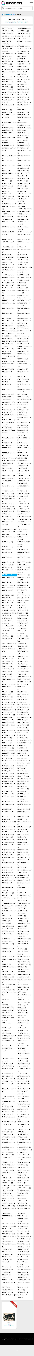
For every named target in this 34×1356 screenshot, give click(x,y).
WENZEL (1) (23, 1257)
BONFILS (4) (7, 127)
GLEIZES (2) (22, 483)
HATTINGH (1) (7, 564)
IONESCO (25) (8, 610)
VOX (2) (7, 1241)
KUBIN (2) (7, 674)
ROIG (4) (23, 1020)
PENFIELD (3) (8, 931)
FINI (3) (21, 407)
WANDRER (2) (23, 1251)
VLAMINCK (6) (8, 1237)
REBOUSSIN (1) (8, 989)
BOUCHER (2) (8, 145)
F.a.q (17, 1350)
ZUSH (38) (20, 1297)
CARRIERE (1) (23, 211)
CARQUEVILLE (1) (8, 211)
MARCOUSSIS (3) (9, 783)
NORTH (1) (7, 895)
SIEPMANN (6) (9, 1122)
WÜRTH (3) (8, 1282)
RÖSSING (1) (22, 1030)
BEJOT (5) (7, 84)
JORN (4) (21, 631)
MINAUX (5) (22, 832)
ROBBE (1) (22, 1012)
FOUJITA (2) (22, 434)
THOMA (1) (22, 1172)
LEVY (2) (7, 740)
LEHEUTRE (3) (23, 722)
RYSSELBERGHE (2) (8, 1050)
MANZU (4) (8, 781)
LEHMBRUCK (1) (8, 726)
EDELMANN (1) (8, 361)
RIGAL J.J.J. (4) (21, 1007)
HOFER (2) (6, 597)
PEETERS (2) (7, 928)
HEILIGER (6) (23, 567)
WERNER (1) (22, 1259)
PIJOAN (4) (22, 949)
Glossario (30, 1339)
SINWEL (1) (8, 1129)
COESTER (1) (22, 257)
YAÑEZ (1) (23, 1283)
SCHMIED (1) (9, 1090)
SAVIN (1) (7, 1068)
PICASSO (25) (8, 944)
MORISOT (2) (8, 852)
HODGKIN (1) (23, 595)
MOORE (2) (7, 844)
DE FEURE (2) (8, 300)
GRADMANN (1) (8, 506)
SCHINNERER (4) (8, 1081)
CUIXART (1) (23, 280)
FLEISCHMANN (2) (9, 416)
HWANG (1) (22, 605)
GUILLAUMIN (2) (23, 525)
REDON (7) (22, 989)
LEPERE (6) (9, 732)
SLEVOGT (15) (8, 1132)
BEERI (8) (21, 82)
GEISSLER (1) (7, 471)
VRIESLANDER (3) (9, 1245)
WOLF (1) (6, 1272)
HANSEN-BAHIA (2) (23, 553)
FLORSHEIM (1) (24, 417)
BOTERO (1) (8, 143)
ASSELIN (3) (23, 51)
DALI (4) (22, 285)
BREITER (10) (23, 173)
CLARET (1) (7, 254)
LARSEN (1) (22, 702)
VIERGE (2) (7, 1231)
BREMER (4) (22, 176)
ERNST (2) (6, 379)
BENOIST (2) (7, 89)
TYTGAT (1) (8, 1195)
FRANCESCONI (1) (23, 439)
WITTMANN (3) (24, 1269)
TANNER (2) (22, 1165)
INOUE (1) (21, 608)
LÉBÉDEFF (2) (7, 717)
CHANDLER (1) (23, 228)
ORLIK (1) (21, 908)
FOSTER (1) (23, 430)
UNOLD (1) (21, 1198)
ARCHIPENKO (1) (6, 42)
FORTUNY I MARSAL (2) (8, 431)
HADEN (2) (22, 538)
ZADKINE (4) (6, 1287)
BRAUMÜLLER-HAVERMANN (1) (9, 173)
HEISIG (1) (7, 575)
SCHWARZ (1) (23, 1099)
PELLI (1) (21, 928)
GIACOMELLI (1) (24, 478)
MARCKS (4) (23, 781)
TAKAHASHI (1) (8, 1165)
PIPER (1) (6, 951)
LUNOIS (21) (24, 763)
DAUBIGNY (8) (23, 291)
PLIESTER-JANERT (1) (9, 960)
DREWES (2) (23, 343)
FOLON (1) (23, 422)
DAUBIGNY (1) (8, 297)
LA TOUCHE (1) (24, 681)
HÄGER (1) (23, 547)
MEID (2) (6, 819)
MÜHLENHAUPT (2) (23, 864)
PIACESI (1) (22, 941)
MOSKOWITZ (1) (23, 855)
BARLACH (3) (7, 66)
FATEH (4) (22, 394)
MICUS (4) (22, 829)
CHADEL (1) (7, 219)
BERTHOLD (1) (23, 97)
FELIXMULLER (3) (8, 406)
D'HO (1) (21, 282)
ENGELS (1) (22, 369)
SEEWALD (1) (8, 1109)
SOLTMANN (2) (23, 1132)
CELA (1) (8, 216)
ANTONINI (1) (8, 38)
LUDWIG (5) (23, 761)
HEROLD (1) (7, 582)
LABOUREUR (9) (9, 688)
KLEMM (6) (22, 661)
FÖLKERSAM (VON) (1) (8, 424)
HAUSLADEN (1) (23, 564)
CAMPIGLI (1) (9, 204)
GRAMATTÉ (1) (8, 509)
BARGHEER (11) (24, 64)
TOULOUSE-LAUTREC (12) (9, 1187)
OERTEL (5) (22, 900)
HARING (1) (7, 557)
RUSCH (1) (6, 1046)
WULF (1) (7, 1279)
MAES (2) (21, 768)
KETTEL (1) (8, 656)
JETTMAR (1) (8, 626)
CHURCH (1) (24, 243)
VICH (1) (6, 1228)
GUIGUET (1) (7, 523)
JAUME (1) (7, 618)
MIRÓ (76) (21, 837)
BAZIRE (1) (7, 79)
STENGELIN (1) (24, 1149)
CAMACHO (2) (23, 196)
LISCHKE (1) (22, 748)
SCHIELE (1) (22, 1078)
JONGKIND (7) (7, 632)
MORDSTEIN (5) (24, 846)
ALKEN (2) (9, 36)
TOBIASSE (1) (23, 1178)
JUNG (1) (22, 636)
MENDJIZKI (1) (9, 822)
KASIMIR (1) (7, 646)
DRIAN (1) (24, 346)
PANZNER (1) (22, 918)
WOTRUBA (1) (23, 1274)
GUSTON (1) (22, 529)
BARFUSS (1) (7, 64)
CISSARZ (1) (9, 251)
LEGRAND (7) (7, 720)
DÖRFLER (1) (23, 338)
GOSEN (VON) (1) (8, 500)
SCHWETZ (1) (22, 1101)
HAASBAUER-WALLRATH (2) (8, 535)
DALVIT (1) (7, 287)
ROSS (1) (6, 1030)
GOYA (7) (7, 504)
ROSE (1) (6, 1028)
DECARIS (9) (7, 308)
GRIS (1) (6, 514)
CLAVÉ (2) (22, 254)
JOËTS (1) (21, 626)
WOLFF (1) (22, 1272)
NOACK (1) (8, 893)
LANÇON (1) (23, 694)
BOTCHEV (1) (22, 140)
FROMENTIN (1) (9, 458)
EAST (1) (6, 359)
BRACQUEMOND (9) (9, 157)
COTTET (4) (23, 275)
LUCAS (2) (7, 758)
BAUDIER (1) (22, 74)
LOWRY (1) (21, 753)
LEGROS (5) (8, 722)
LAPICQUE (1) (8, 702)
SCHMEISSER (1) (23, 1081)
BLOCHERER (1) (23, 115)
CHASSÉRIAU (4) (24, 236)
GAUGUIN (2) (22, 465)
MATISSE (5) (7, 801)
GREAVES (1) (8, 511)
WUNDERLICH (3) (24, 1279)
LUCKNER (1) (9, 762)
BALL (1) (6, 59)
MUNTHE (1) (8, 872)
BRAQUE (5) (23, 168)
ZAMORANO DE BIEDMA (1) (7, 1291)
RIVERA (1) (22, 1010)
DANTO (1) (22, 287)
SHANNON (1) (8, 1117)
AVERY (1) (7, 56)
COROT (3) (23, 271)
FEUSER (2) (22, 404)
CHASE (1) (24, 232)
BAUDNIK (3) (8, 77)
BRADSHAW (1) (23, 157)
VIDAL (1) (22, 1228)
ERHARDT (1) (23, 373)
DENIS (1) (22, 323)
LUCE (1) (23, 758)
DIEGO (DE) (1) (23, 326)
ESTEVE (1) (23, 379)
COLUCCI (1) (7, 262)
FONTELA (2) (22, 425)
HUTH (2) (7, 605)
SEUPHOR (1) (23, 1114)
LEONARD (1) (8, 730)
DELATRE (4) (8, 320)
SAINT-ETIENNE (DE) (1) (23, 1055)
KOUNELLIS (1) (23, 669)
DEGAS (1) (7, 313)
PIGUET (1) (8, 949)
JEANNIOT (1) (7, 622)
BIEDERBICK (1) (24, 106)
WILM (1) (7, 1267)
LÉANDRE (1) (23, 715)
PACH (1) (6, 916)
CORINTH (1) (7, 267)
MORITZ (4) (22, 852)
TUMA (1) (6, 1193)
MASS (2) (22, 791)
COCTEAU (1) (7, 257)
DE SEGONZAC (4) (23, 304)
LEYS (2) (7, 743)
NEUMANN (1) (22, 877)
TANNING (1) (8, 1167)
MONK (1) (22, 842)
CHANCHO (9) (8, 226)
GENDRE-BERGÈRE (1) (23, 472)
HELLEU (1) (23, 575)
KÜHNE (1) (7, 676)
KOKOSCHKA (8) (24, 666)
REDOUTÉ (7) (9, 993)
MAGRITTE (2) (8, 773)
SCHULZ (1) (8, 1099)
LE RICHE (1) (22, 712)
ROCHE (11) (7, 1015)
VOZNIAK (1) (23, 1241)
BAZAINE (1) (22, 77)
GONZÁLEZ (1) (23, 493)
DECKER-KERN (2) (23, 309)
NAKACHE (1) (8, 875)
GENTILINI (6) (8, 476)
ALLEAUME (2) (23, 36)
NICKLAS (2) (7, 883)
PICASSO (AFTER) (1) (24, 945)
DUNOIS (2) (22, 351)
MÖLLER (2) (22, 839)
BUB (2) (6, 183)
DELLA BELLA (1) (24, 320)
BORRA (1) (22, 135)
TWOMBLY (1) (22, 1193)
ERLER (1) (7, 376)
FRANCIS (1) (7, 443)
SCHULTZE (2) (24, 1096)
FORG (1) (22, 427)
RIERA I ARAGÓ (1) (8, 1007)
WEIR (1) (8, 1257)
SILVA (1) (23, 1122)
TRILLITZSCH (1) (24, 1188)
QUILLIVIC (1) (23, 977)
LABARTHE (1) (8, 684)
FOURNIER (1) (9, 439)
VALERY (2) (22, 1203)
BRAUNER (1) (23, 170)
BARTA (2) (7, 69)
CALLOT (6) (8, 196)
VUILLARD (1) (23, 1246)
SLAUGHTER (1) (23, 1129)
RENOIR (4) (8, 1001)
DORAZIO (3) (8, 338)
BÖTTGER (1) (23, 143)
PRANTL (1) (22, 967)
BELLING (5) (22, 84)
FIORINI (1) (22, 409)
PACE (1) (22, 913)
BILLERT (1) (7, 110)
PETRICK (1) (8, 939)
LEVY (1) (22, 738)
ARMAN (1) (24, 42)
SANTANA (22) (23, 1063)
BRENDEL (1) (7, 178)
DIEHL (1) (8, 328)
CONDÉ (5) (22, 262)
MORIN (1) (22, 849)
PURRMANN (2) (23, 974)
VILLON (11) (23, 1234)
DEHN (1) (6, 318)
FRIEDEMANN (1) (9, 448)
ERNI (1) (21, 376)
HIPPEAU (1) (23, 587)
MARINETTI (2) (7, 787)
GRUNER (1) (7, 516)
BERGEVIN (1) (23, 89)
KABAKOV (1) (7, 638)
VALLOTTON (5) (8, 1206)
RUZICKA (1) (22, 1046)
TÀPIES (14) (22, 1167)
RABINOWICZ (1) (9, 981)
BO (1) (5, 117)
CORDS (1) (22, 264)
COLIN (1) (6, 259)
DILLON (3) (24, 331)
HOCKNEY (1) (8, 595)
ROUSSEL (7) (24, 1035)
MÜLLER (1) (7, 867)
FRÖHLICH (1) (23, 455)
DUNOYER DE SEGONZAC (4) (8, 355)
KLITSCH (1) (22, 664)
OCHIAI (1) (22, 898)
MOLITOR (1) (8, 839)
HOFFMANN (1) (23, 597)
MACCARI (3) (7, 768)
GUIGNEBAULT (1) (24, 519)
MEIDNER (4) (23, 819)
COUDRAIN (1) (8, 277)
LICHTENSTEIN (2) (24, 743)
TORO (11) (22, 1183)
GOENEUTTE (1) (23, 487)
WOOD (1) (6, 1276)
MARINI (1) (22, 786)
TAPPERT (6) (8, 1170)
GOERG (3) (8, 491)
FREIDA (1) (7, 445)
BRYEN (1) (22, 181)
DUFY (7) (21, 349)
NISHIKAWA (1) (23, 889)
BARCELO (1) (23, 61)
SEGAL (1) (22, 1109)
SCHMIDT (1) (7, 1084)
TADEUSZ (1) (23, 1162)
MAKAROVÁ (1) (23, 776)
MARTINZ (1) (7, 791)
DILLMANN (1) (9, 331)
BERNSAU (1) (7, 94)
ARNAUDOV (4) (9, 46)
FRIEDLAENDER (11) (24, 449)
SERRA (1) (7, 1114)
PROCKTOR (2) (24, 972)
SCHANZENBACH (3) (24, 1070)
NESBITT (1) (9, 877)
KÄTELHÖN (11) (8, 650)
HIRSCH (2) (7, 590)
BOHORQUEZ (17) (24, 119)
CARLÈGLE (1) (21, 206)
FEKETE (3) (22, 402)
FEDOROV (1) (24, 399)
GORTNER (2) (22, 496)
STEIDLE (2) (8, 1142)
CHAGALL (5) (22, 219)
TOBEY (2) (7, 1178)
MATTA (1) (22, 801)
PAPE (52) (6, 921)
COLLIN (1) (22, 259)
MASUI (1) (8, 796)
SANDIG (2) (22, 1061)
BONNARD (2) (23, 132)
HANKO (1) (7, 552)
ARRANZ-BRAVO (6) (7, 50)
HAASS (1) (22, 534)
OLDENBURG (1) (24, 903)
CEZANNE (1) (22, 216)
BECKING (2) (7, 82)
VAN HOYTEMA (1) (23, 1210)
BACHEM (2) (22, 56)
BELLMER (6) (7, 87)
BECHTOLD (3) (23, 79)
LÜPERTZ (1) (8, 766)
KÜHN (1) (21, 674)
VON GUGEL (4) (24, 1239)
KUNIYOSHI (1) (24, 676)
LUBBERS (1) (23, 755)
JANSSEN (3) (22, 615)
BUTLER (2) (21, 191)
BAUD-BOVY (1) (22, 71)
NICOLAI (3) (23, 884)
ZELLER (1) (23, 1292)
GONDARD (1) (8, 493)
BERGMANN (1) (9, 92)
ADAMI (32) (7, 31)
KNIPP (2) (7, 666)
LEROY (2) (22, 732)
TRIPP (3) (7, 1190)
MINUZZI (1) (23, 834)
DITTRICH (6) (8, 333)
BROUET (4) (23, 178)
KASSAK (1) (22, 646)
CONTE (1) (8, 264)
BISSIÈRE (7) (23, 112)
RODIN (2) (22, 1015)
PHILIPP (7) (24, 939)
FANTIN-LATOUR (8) (24, 390)
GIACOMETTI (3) (8, 482)
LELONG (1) (22, 727)
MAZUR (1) (7, 811)
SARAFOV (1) (8, 1066)
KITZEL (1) (7, 659)
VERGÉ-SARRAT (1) (9, 1217)
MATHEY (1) (21, 798)
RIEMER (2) (22, 1005)
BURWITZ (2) (22, 188)
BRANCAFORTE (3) (24, 162)
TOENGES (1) (8, 1180)
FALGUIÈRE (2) (23, 385)
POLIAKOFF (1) (23, 961)
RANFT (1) (22, 984)
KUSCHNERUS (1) (24, 679)
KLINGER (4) (7, 664)
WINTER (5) (8, 1269)
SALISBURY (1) (8, 1060)
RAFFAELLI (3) (24, 981)
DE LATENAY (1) (24, 300)
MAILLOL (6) (8, 776)
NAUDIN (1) (23, 875)
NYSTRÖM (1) (24, 895)
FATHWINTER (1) (8, 398)
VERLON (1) (22, 1216)
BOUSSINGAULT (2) (9, 149)
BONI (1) (21, 130)
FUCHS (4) (22, 458)
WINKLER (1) (23, 1267)
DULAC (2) (6, 351)
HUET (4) (21, 603)
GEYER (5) (8, 478)
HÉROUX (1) (22, 582)
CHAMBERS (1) (22, 223)
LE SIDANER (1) (8, 715)
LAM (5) (6, 694)
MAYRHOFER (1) (24, 805)
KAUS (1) (21, 648)
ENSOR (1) (7, 371)
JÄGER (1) (22, 613)
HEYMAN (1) (8, 587)
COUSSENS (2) (24, 277)
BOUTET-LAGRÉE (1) (24, 152)
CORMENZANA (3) (24, 267)
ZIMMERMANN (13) (9, 1295)
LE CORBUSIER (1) (7, 712)
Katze (9, 1324)
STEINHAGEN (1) (24, 1143)
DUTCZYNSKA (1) (24, 355)
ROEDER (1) (22, 1017)
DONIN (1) (23, 336)
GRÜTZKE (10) (24, 516)
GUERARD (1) (8, 519)
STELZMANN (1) (24, 1147)
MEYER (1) (8, 829)
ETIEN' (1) (5, 382)
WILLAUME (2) (22, 1263)
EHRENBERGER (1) (24, 365)
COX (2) (7, 280)
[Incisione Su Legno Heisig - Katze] (9, 1312)
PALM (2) (7, 918)
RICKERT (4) (23, 1002)
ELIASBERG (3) (8, 369)
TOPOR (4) (7, 1183)
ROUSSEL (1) (9, 1035)
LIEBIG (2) (22, 745)
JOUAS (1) (7, 636)
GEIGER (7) (22, 468)
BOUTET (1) (22, 148)
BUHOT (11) (22, 186)
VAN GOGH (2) (9, 1208)
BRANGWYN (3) (23, 165)
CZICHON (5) (8, 282)
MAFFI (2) (6, 771)
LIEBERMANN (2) (8, 745)
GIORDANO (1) (23, 481)
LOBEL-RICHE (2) (9, 750)
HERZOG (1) (22, 585)
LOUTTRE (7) (8, 753)
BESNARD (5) (23, 99)
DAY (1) (21, 298)
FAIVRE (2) (6, 384)
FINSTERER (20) (8, 409)
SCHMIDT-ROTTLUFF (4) (24, 1085)
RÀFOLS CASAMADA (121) (8, 986)
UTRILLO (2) (8, 1200)
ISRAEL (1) (22, 610)
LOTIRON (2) (23, 750)
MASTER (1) (23, 794)
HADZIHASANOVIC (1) (23, 543)
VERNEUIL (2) (22, 1220)
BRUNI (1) (7, 181)
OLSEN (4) (22, 905)
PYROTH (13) (8, 977)
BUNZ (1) (7, 188)
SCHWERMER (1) (8, 1103)
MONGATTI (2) (8, 842)
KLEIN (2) (7, 661)
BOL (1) (22, 122)
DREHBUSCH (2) (9, 341)
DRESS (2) (22, 341)
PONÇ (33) (6, 964)
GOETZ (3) (22, 491)
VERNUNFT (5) (8, 1223)
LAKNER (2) (7, 692)
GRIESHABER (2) (23, 511)
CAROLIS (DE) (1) (24, 209)
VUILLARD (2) (23, 1244)
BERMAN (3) (23, 92)
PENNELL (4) (23, 931)
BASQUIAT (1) (9, 73)
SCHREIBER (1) (9, 1096)
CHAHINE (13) (8, 221)
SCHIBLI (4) (9, 1078)
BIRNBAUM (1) (23, 110)
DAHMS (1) (7, 285)
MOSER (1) (7, 855)
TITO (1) (21, 1175)
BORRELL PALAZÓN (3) (8, 139)
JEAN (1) (22, 618)
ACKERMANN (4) (24, 28)
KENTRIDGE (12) (23, 652)
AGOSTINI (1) (23, 31)
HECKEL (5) (7, 567)
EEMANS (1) (22, 361)
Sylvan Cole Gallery (8, 14)
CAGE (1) (6, 193)
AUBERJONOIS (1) (9, 54)
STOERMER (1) (8, 1155)
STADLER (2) (22, 1137)
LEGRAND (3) (22, 720)
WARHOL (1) (7, 1254)
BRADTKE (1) (7, 160)
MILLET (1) (9, 832)
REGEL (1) (21, 992)
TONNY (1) (23, 1180)
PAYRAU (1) (24, 923)
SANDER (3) (23, 1058)
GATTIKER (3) (24, 463)
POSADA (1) (9, 968)
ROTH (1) (6, 1033)
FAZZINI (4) (22, 397)
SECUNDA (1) (23, 1106)
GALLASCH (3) (8, 460)
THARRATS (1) (8, 1174)
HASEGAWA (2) (24, 562)
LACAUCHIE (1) (24, 688)
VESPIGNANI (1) (9, 1226)
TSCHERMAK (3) (24, 1190)
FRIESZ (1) (22, 453)
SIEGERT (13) (23, 1118)
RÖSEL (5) (21, 1028)
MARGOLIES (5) (24, 783)
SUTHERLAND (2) (24, 1158)
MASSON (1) (7, 794)
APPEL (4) (21, 38)
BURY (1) (6, 191)
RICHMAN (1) (23, 1000)
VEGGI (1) (22, 1213)
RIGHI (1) (7, 1010)
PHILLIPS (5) (7, 941)
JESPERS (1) (22, 623)
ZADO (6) (22, 1287)
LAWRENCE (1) (23, 707)
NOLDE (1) (21, 893)
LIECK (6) (8, 748)
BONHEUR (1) (7, 130)
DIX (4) (20, 333)
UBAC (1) (21, 1195)
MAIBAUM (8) (23, 773)
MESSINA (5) (24, 827)
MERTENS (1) (24, 823)
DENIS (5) (7, 323)
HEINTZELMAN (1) (24, 571)
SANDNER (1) (7, 1063)
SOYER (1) (7, 1134)
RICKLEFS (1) (7, 1005)
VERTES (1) (22, 1223)
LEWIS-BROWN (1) (24, 740)
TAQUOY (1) (23, 1170)
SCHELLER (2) (23, 1076)
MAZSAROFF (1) (24, 809)
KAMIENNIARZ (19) (23, 640)
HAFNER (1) (7, 547)
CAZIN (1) (23, 214)
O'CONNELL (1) (9, 899)
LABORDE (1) (22, 684)
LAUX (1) (7, 707)
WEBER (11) (24, 1254)
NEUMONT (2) (8, 880)
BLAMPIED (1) (8, 115)
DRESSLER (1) (7, 345)
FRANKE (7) (23, 443)
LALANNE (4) (23, 692)
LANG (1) (21, 697)
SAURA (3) (22, 1066)
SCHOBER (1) (23, 1089)
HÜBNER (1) (7, 603)
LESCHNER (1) (8, 735)
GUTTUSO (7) (8, 531)
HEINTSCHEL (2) (9, 571)
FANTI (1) (6, 389)
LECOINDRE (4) (24, 717)
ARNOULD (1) (23, 46)
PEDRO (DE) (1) (8, 926)
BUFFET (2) (8, 186)
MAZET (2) (7, 809)
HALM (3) (6, 549)
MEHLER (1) (23, 816)
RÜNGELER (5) (22, 1042)
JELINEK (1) (22, 620)
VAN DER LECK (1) (24, 1206)
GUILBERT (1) (24, 521)
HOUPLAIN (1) (8, 600)
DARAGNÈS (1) (9, 291)
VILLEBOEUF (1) (8, 1234)
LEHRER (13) (23, 725)
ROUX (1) (7, 1038)
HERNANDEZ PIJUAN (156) (23, 579)
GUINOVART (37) (9, 529)
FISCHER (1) (7, 412)
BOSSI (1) (22, 138)
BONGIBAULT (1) (24, 127)
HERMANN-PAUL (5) (8, 577)
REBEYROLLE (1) (23, 987)
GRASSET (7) (23, 509)
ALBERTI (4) (7, 33)
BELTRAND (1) (24, 87)
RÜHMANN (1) (8, 1040)
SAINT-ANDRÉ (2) (21, 1050)
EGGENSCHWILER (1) (8, 365)
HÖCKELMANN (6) (22, 591)
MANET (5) (8, 778)
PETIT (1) (7, 933)
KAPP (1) (21, 643)
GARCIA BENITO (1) (7, 464)
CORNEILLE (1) (8, 271)
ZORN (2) (22, 1295)
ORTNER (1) (22, 910)
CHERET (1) (7, 239)
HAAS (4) (22, 531)
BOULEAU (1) (23, 145)
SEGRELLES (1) (8, 1111)
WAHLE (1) (7, 1249)
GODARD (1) (8, 486)
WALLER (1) (7, 1251)
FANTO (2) (8, 394)
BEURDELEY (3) (24, 102)
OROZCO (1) (9, 912)
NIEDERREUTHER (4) (7, 889)
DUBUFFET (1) (8, 349)
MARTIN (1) (23, 789)
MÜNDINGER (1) (24, 870)
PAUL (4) (6, 923)
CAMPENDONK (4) (22, 200)
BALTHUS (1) (21, 59)
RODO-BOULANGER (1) (8, 1019)
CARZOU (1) (7, 214)
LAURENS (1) (23, 704)
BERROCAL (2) (8, 97)
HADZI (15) (7, 542)
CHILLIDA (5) (23, 239)
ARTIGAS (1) (24, 48)
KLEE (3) (21, 659)
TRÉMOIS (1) (24, 1185)
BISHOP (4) (7, 112)
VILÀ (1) (23, 1231)
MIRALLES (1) (7, 837)
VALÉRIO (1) (8, 1203)
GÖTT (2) (21, 498)
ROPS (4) (23, 1024)
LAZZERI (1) (23, 709)
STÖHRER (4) (23, 1155)
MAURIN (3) (8, 804)
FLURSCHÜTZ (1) (9, 420)
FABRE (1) (22, 382)
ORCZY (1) (6, 908)
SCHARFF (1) (7, 1073)
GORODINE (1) (8, 496)
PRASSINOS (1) (23, 969)
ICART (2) (6, 608)
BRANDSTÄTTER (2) (8, 167)
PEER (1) (22, 926)
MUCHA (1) (23, 860)
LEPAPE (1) (23, 730)
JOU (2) (21, 633)
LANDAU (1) (7, 697)
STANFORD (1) (7, 1139)
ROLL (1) (6, 1023)
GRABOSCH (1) (23, 504)
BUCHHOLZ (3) (23, 183)
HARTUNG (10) (8, 562)
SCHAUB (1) (7, 1076)
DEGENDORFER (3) (23, 314)
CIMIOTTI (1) (7, 247)
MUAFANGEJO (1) (24, 857)
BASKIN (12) (23, 69)
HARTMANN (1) (23, 558)
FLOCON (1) (22, 415)
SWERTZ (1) (7, 1162)
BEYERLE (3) (8, 105)
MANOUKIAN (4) (24, 778)
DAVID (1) (22, 295)
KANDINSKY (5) (9, 643)
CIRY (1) (21, 247)
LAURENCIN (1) (8, 704)
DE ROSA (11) (8, 303)
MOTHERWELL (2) (8, 858)
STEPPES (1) (8, 1152)
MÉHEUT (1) (8, 816)
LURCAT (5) (22, 766)
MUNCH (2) (7, 870)
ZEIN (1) (21, 1290)
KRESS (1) (7, 671)
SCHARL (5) (22, 1073)
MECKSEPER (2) (23, 813)
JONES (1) (8, 628)
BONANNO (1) (24, 125)
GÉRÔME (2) (24, 476)
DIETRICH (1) (23, 328)
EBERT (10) (22, 359)
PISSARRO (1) (8, 956)
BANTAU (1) (7, 61)
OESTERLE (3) (8, 903)
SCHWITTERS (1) (24, 1104)
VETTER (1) (22, 1226)
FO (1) (20, 420)
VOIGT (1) (24, 1236)
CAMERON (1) (8, 200)
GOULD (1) (21, 501)
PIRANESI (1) (22, 953)
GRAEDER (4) (22, 506)
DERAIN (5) (7, 326)
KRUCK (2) (23, 671)
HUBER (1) (23, 600)
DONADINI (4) (9, 336)
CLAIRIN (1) (24, 251)
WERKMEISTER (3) (7, 1260)
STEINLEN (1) (8, 1148)
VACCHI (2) (22, 1200)
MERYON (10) (8, 827)
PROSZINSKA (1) (9, 974)
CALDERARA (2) (24, 193)
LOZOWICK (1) (8, 755)
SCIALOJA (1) (7, 1106)
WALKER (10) (22, 1249)
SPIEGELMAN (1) (23, 1134)
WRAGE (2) (22, 1277)
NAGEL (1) (22, 872)
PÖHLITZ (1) (23, 959)
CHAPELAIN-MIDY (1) (8, 233)
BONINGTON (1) (8, 134)
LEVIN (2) (21, 735)
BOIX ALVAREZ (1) (9, 124)
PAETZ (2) (21, 916)
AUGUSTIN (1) (23, 54)
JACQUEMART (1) (9, 613)
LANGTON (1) (23, 699)
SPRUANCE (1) (8, 1137)
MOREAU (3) (8, 849)
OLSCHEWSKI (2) (9, 905)
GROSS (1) (22, 514)
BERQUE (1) (22, 94)
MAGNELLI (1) (23, 771)
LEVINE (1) (7, 738)
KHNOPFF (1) (23, 656)
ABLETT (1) (7, 28)
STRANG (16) (7, 1157)
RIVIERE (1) (7, 1012)
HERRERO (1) (8, 585)
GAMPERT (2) (22, 460)
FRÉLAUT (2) (22, 445)
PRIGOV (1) (7, 972)
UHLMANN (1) (8, 1198)
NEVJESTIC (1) (23, 880)
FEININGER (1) (8, 402)
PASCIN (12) (22, 921)
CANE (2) (21, 204)
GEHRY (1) (7, 468)
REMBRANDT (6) (24, 996)
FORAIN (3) (7, 427)
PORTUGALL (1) (24, 964)
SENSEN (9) (21, 1111)
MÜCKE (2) (8, 862)
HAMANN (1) (22, 549)
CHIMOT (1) (8, 242)
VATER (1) (6, 1213)
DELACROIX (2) (24, 318)
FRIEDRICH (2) (8, 454)
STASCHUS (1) (23, 1139)
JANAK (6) (6, 615)
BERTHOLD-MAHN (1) (8, 101)
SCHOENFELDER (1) (22, 1093)
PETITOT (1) (23, 935)
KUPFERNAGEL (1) (8, 680)
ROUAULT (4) (23, 1033)
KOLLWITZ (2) (8, 669)
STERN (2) (22, 1152)
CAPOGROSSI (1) (9, 207)
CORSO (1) (8, 275)
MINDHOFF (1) (8, 834)
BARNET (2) (22, 66)
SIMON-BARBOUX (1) (23, 1125)
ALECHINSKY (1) (24, 33)
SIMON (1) (6, 1124)
